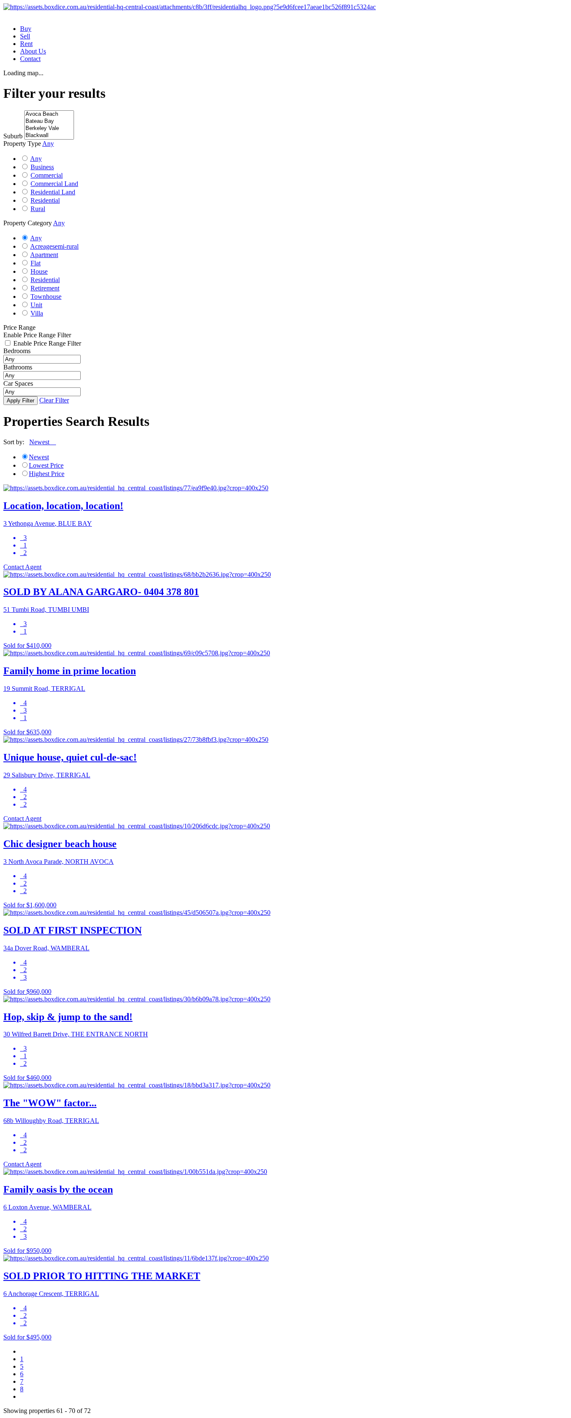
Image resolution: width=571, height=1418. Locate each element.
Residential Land (53, 192)
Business (42, 167)
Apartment (44, 254)
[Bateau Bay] (49, 121)
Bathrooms (17, 367)
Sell (25, 36)
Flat (36, 263)
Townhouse (46, 296)
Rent (26, 43)
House (39, 271)
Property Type (22, 143)
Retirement (45, 288)
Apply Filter (20, 400)
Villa (37, 313)
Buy (25, 28)
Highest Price (46, 473)
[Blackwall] (49, 135)
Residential (45, 200)
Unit (36, 304)
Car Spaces (18, 383)
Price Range (19, 327)
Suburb (13, 136)
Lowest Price (46, 465)
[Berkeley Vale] (49, 128)
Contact (30, 58)
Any (36, 158)
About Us (33, 51)
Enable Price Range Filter (37, 335)
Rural (38, 208)
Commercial (47, 175)
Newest (39, 457)
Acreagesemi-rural (54, 246)
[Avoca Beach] (49, 114)
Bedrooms (17, 350)
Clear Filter (54, 400)
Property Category (27, 223)
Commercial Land (54, 183)
